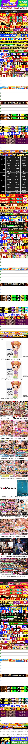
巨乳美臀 (24, 163)
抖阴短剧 (17, 192)
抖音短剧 (9, 179)
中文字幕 (17, 163)
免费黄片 (24, 184)
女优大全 (17, 182)
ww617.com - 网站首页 (12, 11)
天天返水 (24, 176)
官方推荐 (3, 175)
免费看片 (3, 191)
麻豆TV (17, 179)
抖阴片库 (3, 186)
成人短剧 (24, 190)
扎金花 (16, 176)
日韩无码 (24, 192)
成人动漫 (24, 160)
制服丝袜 (17, 165)
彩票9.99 (9, 176)
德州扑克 (24, 173)
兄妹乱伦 (17, 190)
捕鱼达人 (9, 173)
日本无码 (24, 157)
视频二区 (3, 164)
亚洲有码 (9, 160)
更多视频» (14, 580)
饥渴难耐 (17, 168)
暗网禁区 (9, 187)
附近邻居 (9, 168)
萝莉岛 (24, 182)
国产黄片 (9, 184)
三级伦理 (9, 163)
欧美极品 (17, 160)
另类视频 (24, 165)
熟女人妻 (17, 184)
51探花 (24, 179)
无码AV (3, 180)
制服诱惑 (24, 187)
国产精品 (9, 157)
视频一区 (3, 159)
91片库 (9, 182)
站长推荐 (3, 169)
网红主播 (17, 157)
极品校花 (9, 192)
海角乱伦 (17, 187)
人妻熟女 (9, 165)
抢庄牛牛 (17, 173)
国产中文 (9, 190)
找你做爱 (24, 168)
